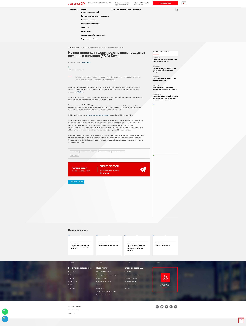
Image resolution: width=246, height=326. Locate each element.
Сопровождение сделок (90, 23)
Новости (129, 262)
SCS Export (71, 278)
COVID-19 (80, 92)
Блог (113, 10)
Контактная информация (132, 275)
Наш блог (76, 47)
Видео (101, 262)
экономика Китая (75, 151)
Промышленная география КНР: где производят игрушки (164, 80)
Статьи (72, 262)
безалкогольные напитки (104, 151)
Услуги (83, 10)
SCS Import (71, 275)
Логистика (85, 27)
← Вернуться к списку (76, 182)
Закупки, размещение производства (95, 16)
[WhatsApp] (5, 311)
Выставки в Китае (124, 10)
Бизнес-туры (86, 31)
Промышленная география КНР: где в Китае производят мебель (165, 60)
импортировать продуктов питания (98, 115)
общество (94, 151)
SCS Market (71, 288)
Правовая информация (74, 310)
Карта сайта (71, 313)
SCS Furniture (72, 281)
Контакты (137, 10)
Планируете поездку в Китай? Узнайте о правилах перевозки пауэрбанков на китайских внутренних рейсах (165, 98)
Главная (70, 47)
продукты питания (85, 151)
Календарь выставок (130, 285)
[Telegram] (5, 319)
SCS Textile (71, 285)
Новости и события (130, 281)
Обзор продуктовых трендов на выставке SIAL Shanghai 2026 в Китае (165, 88)
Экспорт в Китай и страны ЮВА (93, 35)
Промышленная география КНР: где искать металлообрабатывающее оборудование (164, 70)
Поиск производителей (90, 12)
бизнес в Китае (74, 155)
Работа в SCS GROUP (130, 278)
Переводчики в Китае (89, 39)
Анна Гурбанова (86, 62)
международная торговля (118, 151)
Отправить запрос (165, 3)
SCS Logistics (72, 272)
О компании (74, 10)
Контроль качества (88, 20)
